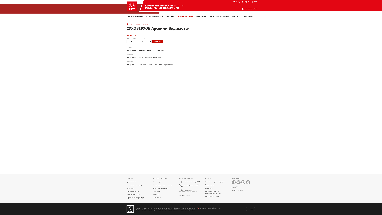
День (128, 38)
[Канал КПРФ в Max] (239, 2)
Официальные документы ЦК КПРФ (189, 186)
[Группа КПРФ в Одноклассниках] (242, 2)
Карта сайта (209, 188)
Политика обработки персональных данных (213, 192)
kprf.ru (197, 208)
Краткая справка (132, 182)
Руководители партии (185, 16)
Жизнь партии (201, 16)
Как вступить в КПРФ (135, 16)
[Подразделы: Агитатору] (253, 16)
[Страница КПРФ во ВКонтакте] (236, 2)
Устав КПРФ (130, 188)
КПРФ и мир (235, 16)
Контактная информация (135, 185)
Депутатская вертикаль (219, 16)
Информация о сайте (212, 196)
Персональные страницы (139, 24)
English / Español (250, 2)
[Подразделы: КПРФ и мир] (242, 16)
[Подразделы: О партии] (174, 16)
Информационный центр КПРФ (189, 182)
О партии (169, 16)
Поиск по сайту (250, 9)
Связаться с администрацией (215, 182)
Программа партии (133, 191)
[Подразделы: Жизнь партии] (208, 16)
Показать (157, 42)
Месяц (135, 38)
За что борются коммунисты (162, 185)
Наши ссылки (209, 185)
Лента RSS (235, 187)
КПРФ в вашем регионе (154, 16)
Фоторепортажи (184, 195)
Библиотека (157, 198)
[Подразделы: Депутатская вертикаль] (229, 16)
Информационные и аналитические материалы (188, 191)
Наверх (251, 209)
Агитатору (248, 16)
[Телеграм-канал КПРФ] (234, 2)
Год (145, 38)
